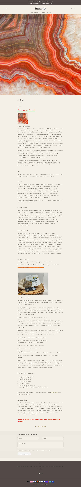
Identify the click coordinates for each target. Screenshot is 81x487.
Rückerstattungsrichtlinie (57, 466)
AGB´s (31, 466)
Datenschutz (26, 466)
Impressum (19, 466)
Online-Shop (54, 392)
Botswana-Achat (26, 110)
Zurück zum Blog (41, 426)
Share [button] (20, 105)
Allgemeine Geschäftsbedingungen (42, 466)
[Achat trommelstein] (33, 295)
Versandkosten (40, 469)
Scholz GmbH (38, 484)
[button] (7, 8)
